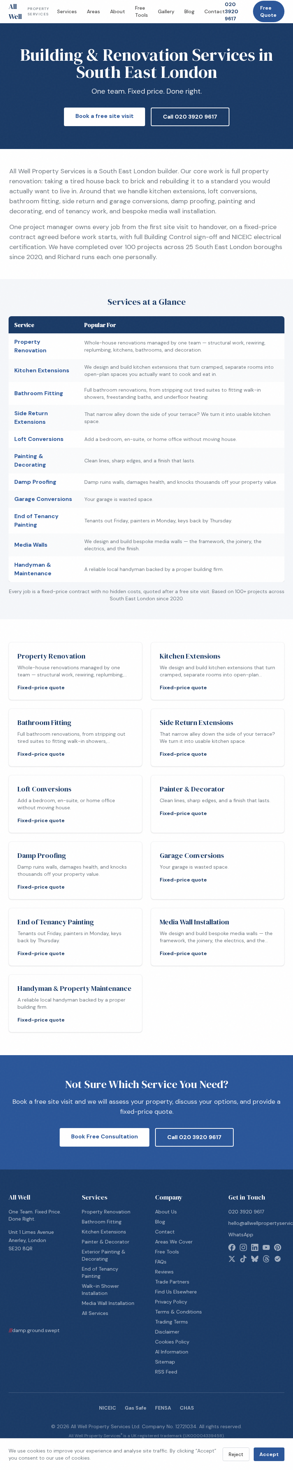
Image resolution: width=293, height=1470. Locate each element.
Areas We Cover (174, 1241)
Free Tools (141, 11)
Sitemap (165, 1362)
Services (67, 11)
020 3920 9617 (231, 11)
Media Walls (31, 544)
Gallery (166, 11)
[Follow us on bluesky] (255, 1259)
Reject (236, 1454)
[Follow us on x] (232, 1259)
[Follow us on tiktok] (243, 1259)
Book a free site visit (104, 116)
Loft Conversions (39, 439)
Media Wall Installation (108, 1303)
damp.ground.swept (34, 1330)
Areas (93, 11)
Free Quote (268, 11)
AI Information (171, 1352)
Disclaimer (167, 1332)
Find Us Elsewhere (176, 1291)
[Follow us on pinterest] (278, 1247)
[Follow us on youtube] (266, 1247)
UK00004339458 (203, 1436)
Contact (214, 11)
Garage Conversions (43, 499)
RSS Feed (166, 1372)
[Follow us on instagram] (243, 1247)
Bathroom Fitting (38, 393)
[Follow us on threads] (266, 1259)
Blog (189, 11)
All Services (95, 1313)
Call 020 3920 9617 (190, 116)
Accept (269, 1454)
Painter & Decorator (105, 1241)
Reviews (164, 1271)
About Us (166, 1211)
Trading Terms (171, 1321)
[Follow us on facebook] (232, 1247)
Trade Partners (172, 1281)
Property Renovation (106, 1211)
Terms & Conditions (178, 1311)
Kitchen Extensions (41, 370)
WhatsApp (240, 1234)
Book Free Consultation (104, 1136)
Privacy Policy (171, 1301)
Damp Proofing (35, 482)
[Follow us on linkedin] (255, 1247)
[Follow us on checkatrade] (278, 1259)
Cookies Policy (172, 1342)
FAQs (161, 1261)
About (117, 11)
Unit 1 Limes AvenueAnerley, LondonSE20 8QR (31, 1240)
